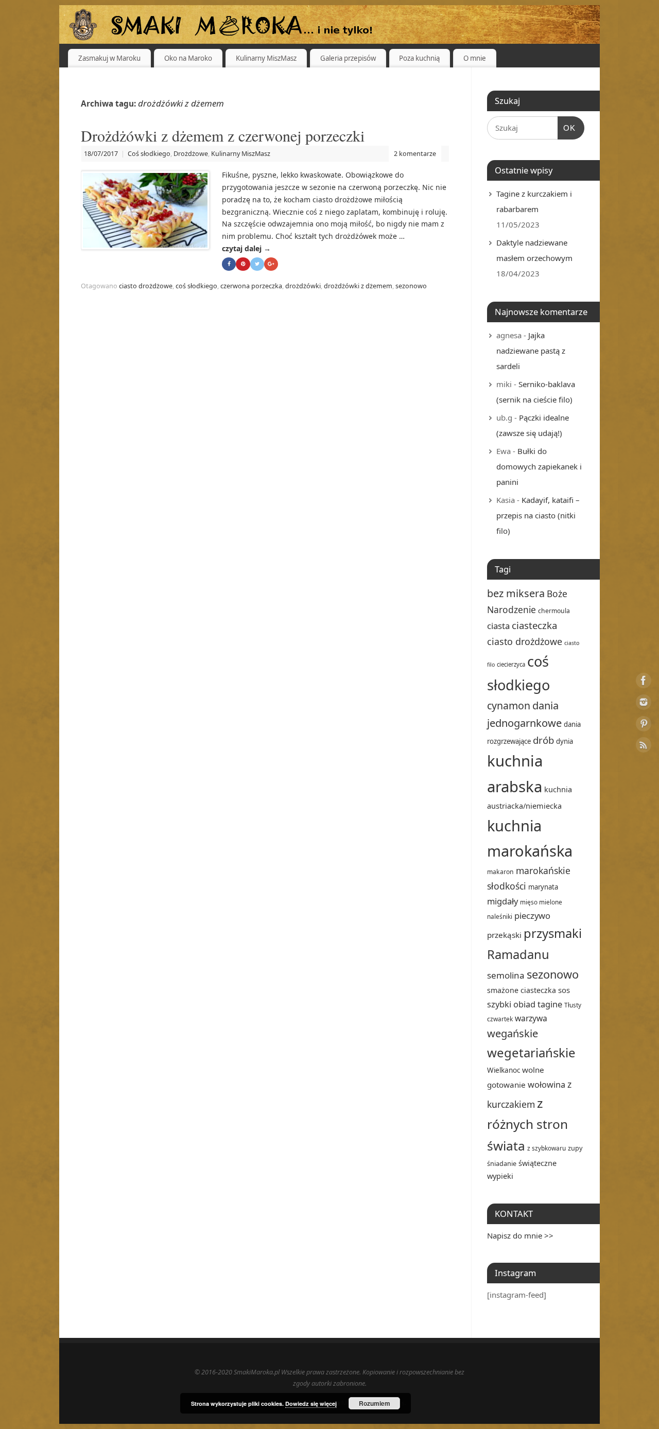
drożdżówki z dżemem (358, 286)
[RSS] (643, 746)
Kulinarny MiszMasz (266, 58)
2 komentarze (415, 153)
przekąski (504, 935)
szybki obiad (511, 1004)
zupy (575, 1148)
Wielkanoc (503, 1070)
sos (564, 990)
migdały (502, 901)
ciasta (498, 626)
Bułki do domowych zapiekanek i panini (539, 466)
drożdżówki (303, 286)
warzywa (531, 1018)
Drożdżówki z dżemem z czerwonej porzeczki (223, 135)
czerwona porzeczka (251, 286)
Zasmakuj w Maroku (109, 58)
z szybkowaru (546, 1148)
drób (543, 740)
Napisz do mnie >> (520, 1235)
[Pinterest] (643, 725)
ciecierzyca (511, 664)
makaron (500, 871)
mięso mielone (541, 902)
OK (567, 127)
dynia (564, 741)
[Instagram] (643, 703)
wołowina (546, 1084)
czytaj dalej (246, 248)
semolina (506, 975)
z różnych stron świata (527, 1124)
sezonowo (411, 286)
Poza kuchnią (419, 58)
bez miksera (516, 593)
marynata (543, 887)
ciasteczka (534, 625)
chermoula (554, 610)
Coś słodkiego (149, 153)
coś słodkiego (196, 286)
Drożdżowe (191, 153)
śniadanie (501, 1163)
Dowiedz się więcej (311, 1403)
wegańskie (512, 1033)
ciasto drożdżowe (145, 286)
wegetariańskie (531, 1052)
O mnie (474, 58)
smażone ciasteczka (521, 990)
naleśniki (499, 916)
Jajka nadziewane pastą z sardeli (530, 350)
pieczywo (532, 915)
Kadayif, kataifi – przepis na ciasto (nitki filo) (538, 515)
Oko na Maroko (188, 58)
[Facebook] (643, 682)
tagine (549, 1004)
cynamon (508, 705)
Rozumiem (374, 1403)
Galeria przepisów (348, 58)
